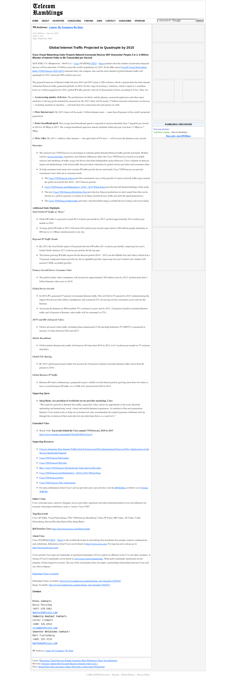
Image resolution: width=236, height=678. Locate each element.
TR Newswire (47, 9)
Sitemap (115, 674)
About (45, 21)
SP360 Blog (120, 487)
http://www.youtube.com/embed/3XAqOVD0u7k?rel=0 (65, 434)
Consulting (74, 21)
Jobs (99, 21)
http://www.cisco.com (96, 543)
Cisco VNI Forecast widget (61, 178)
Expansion (42, 38)
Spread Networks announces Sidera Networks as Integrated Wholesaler (71, 666)
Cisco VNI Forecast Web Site (53, 462)
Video (50, 38)
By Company (65, 27)
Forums (88, 21)
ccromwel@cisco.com (44, 627)
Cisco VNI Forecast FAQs (51, 477)
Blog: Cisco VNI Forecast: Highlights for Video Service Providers (70, 467)
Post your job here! (161, 129)
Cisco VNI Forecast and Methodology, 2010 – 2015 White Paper (75, 186)
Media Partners (128, 674)
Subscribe (125, 21)
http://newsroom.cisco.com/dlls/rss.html (71, 528)
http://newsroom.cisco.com (45, 547)
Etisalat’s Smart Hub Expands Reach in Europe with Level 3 (70, 663)
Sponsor (140, 21)
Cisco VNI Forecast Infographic (63, 200)
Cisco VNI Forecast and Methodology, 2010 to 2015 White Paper (70, 472)
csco (41, 36)
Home (35, 21)
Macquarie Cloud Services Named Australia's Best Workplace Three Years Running (78, 660)
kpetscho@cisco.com (44, 612)
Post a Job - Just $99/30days (178, 135)
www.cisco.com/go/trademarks (88, 558)
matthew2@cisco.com (44, 643)
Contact (111, 21)
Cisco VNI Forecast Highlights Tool (70, 191)
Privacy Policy (143, 674)
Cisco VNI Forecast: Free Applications (57, 482)
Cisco (76, 63)
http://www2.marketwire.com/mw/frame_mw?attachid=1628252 (79, 584)
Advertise (58, 21)
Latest (53, 27)
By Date (78, 27)
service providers (55, 156)
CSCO (94, 63)
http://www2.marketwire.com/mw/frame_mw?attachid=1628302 (90, 580)
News (101, 63)
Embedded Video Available (45, 573)
